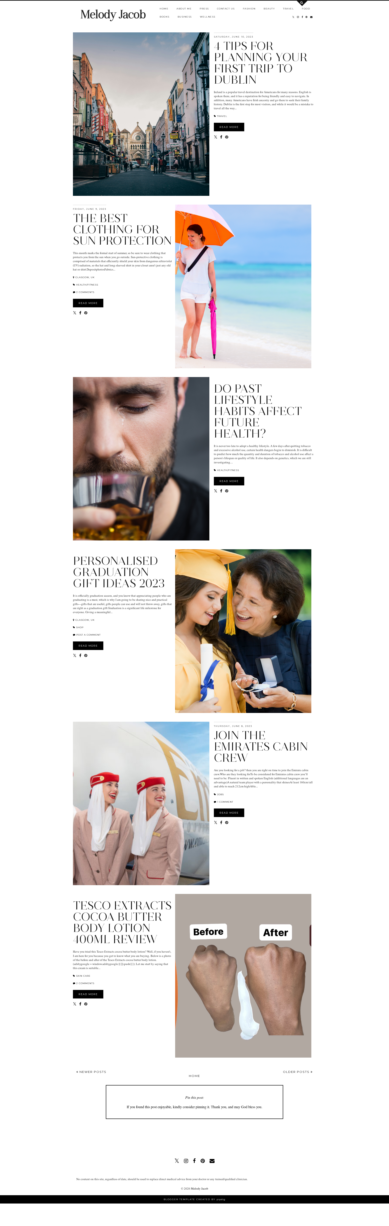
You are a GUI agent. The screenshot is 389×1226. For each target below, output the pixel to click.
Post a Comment (88, 634)
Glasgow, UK (85, 277)
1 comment (225, 801)
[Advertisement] (194, 1136)
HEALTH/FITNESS (86, 284)
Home (164, 8)
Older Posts (297, 1072)
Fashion (249, 8)
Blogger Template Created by (194, 1199)
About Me (184, 8)
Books (165, 16)
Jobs (220, 794)
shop (79, 627)
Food (306, 8)
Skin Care (82, 975)
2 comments (85, 292)
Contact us (226, 8)
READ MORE (229, 127)
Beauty (269, 8)
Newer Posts (92, 1072)
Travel (288, 8)
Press (204, 8)
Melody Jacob (113, 14)
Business (185, 16)
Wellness (207, 16)
